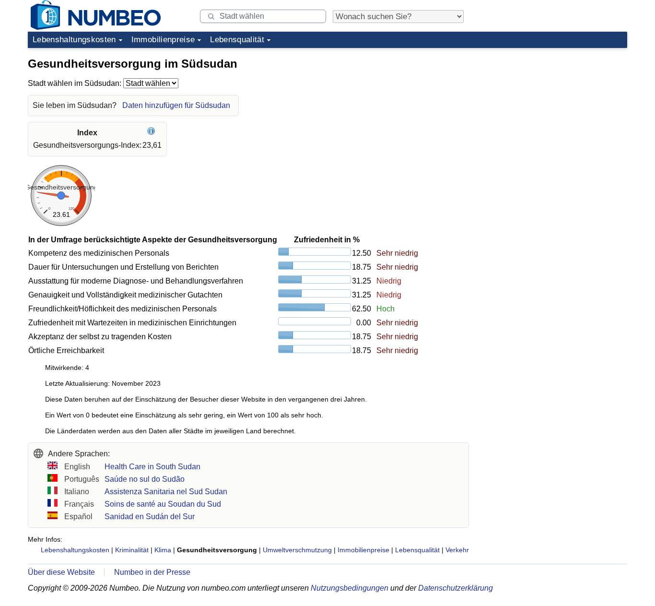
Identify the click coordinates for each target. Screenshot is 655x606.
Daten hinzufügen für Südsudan (176, 105)
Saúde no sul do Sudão (145, 479)
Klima (162, 550)
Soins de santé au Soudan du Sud (163, 504)
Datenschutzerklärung (455, 588)
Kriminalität (132, 550)
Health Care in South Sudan (152, 467)
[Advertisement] (555, 112)
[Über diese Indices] (152, 133)
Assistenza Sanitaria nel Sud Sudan (166, 491)
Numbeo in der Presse (152, 572)
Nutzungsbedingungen (349, 588)
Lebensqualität (237, 39)
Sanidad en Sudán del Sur (150, 516)
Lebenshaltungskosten (74, 39)
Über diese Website (61, 572)
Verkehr (457, 550)
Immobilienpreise (163, 39)
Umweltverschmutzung (297, 550)
